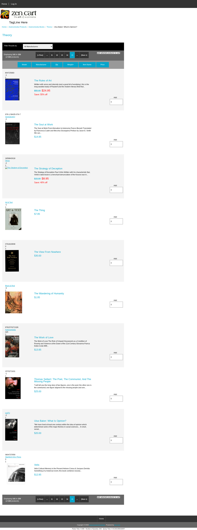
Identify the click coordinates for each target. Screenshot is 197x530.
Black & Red (10, 286)
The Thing (39, 210)
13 (62, 55)
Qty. (56, 64)
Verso (7, 161)
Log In (14, 4)
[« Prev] (40, 55)
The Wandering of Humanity (49, 293)
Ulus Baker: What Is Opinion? (50, 420)
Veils (36, 464)
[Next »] (84, 55)
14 (67, 55)
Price (103, 64)
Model (24, 64)
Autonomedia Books (36, 27)
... (47, 55)
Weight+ (70, 64)
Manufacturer (41, 64)
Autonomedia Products (18, 27)
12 (57, 55)
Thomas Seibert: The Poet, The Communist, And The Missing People (62, 380)
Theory (49, 27)
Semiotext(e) (10, 117)
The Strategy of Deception (48, 168)
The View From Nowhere (47, 251)
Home (4, 4)
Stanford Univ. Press (13, 457)
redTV (7, 413)
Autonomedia (10, 330)
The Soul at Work (43, 124)
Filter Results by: (10, 46)
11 (52, 55)
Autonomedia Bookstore (97, 525)
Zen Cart (117, 525)
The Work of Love (43, 337)
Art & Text (9, 202)
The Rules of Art (43, 80)
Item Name (87, 64)
